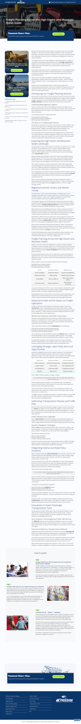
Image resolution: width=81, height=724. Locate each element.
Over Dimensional (9, 698)
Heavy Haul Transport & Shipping (12, 696)
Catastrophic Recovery (10, 708)
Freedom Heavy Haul (63, 543)
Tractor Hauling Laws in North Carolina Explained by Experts (16, 109)
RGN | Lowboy (32, 701)
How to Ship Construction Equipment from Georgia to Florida (16, 117)
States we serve (9, 711)
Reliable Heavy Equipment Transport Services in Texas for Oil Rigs (16, 121)
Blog (30, 711)
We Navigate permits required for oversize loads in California (16, 113)
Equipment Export (9, 701)
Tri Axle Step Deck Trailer (34, 703)
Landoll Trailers (32, 708)
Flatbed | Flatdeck (33, 696)
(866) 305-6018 (71, 2)
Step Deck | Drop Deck (34, 698)
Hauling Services (9, 714)
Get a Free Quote (58, 34)
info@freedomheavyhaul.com (58, 2)
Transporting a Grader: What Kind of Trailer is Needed (15, 102)
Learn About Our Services (16, 70)
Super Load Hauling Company (11, 703)
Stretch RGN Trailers (33, 706)
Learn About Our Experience (17, 94)
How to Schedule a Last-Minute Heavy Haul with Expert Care (16, 106)
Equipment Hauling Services (11, 706)
